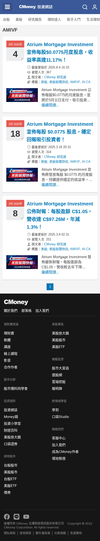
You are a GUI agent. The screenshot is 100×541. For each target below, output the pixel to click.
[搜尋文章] (85, 7)
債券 (7, 492)
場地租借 (59, 458)
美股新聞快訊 (58, 82)
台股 (6, 19)
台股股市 (10, 465)
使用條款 (25, 533)
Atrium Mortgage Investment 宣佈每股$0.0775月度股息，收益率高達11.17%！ (60, 52)
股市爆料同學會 (16, 388)
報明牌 (57, 388)
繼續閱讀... (50, 105)
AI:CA (86, 82)
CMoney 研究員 (55, 77)
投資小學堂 (12, 423)
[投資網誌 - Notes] (35, 7)
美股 (19, 19)
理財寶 (9, 333)
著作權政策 (42, 533)
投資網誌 (10, 410)
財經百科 (10, 430)
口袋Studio (60, 416)
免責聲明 (76, 533)
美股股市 (10, 472)
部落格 (26, 310)
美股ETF (10, 485)
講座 (7, 347)
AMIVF (75, 82)
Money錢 (11, 416)
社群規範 (60, 533)
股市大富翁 (60, 368)
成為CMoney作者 (65, 451)
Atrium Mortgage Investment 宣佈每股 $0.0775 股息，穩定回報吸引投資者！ (60, 131)
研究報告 (35, 19)
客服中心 (59, 438)
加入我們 (42, 310)
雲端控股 (59, 382)
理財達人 (54, 19)
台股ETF (10, 479)
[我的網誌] (95, 7)
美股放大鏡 (12, 437)
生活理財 (93, 19)
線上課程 (10, 353)
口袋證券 (10, 444)
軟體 (7, 340)
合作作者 (10, 367)
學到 (55, 410)
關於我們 (10, 310)
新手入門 (74, 19)
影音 (7, 360)
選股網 (57, 375)
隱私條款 (10, 533)
